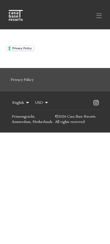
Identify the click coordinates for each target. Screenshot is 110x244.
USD (39, 102)
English (18, 102)
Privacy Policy (22, 79)
